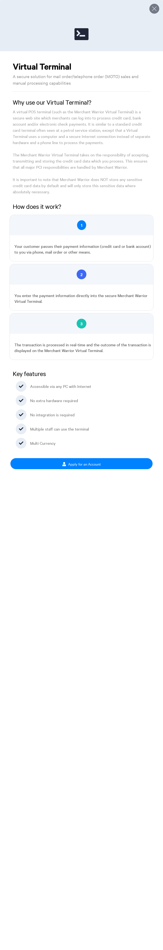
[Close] (154, 8)
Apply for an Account (84, 464)
